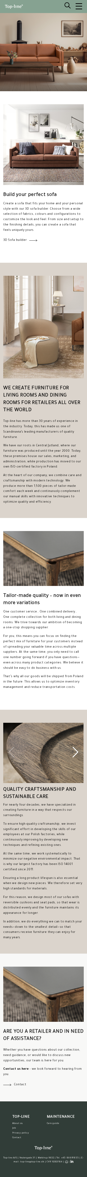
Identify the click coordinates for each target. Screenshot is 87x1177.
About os (17, 1123)
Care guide (53, 1123)
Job (14, 1128)
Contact (16, 1138)
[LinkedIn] (72, 1161)
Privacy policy (20, 1133)
